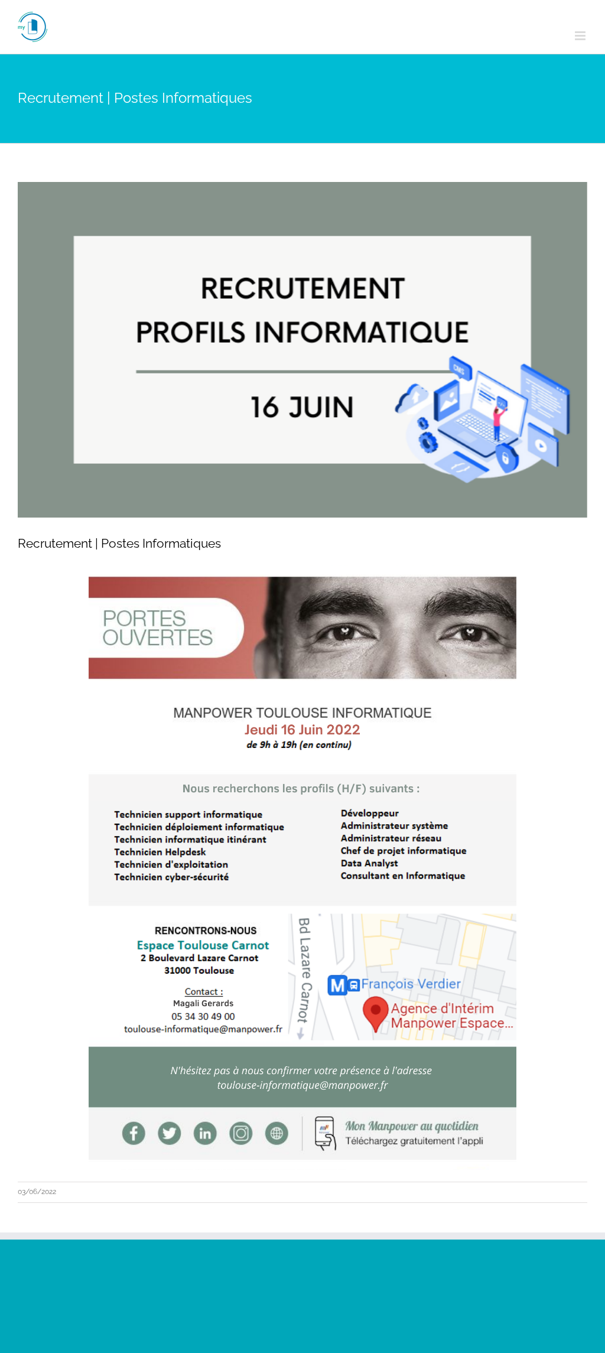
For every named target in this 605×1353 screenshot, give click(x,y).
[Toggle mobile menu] (581, 36)
